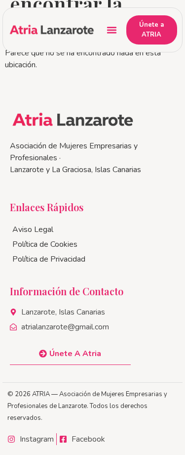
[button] (112, 30)
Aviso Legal (32, 229)
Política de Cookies (44, 244)
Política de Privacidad (48, 259)
